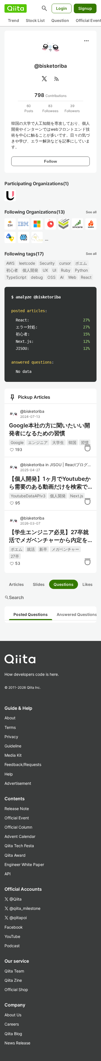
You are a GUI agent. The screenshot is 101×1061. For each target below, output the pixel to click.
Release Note (16, 808)
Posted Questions (30, 614)
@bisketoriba (32, 411)
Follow (50, 161)
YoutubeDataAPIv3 (28, 495)
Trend (13, 20)
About (9, 717)
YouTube (12, 936)
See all (91, 212)
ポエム (81, 263)
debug (37, 277)
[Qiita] (15, 8)
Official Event (16, 817)
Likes (87, 584)
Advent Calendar (19, 836)
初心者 (12, 270)
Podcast (12, 945)
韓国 (72, 442)
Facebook (13, 927)
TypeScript (16, 277)
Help (8, 774)
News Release (17, 1042)
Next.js (76, 495)
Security (47, 263)
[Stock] (87, 447)
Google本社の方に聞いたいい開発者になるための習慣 (49, 429)
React (86, 277)
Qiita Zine (13, 980)
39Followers (72, 108)
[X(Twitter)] (44, 78)
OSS (51, 277)
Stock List (35, 20)
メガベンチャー (65, 549)
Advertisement (17, 783)
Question (60, 20)
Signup (85, 8)
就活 (31, 549)
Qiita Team (14, 971)
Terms (10, 727)
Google (17, 442)
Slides (39, 584)
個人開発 (30, 270)
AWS (10, 263)
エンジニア (38, 442)
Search (14, 597)
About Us (12, 1014)
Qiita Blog (13, 1033)
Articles (16, 584)
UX (45, 270)
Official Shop (16, 989)
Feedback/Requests (22, 764)
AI (62, 277)
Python (81, 270)
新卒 (43, 549)
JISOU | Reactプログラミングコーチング (70, 464)
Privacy (11, 736)
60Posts (28, 108)
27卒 (15, 556)
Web (72, 277)
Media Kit (13, 755)
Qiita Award (15, 855)
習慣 (85, 442)
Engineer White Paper (24, 864)
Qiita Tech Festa (19, 845)
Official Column (18, 827)
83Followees (50, 108)
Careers (11, 1024)
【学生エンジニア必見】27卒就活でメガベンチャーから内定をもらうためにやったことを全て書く (49, 536)
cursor (65, 263)
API (7, 873)
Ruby (65, 270)
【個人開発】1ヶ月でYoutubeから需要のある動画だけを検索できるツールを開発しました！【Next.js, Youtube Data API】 (50, 483)
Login (61, 8)
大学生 (58, 442)
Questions (64, 584)
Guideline (12, 745)
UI (54, 270)
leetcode (27, 263)
